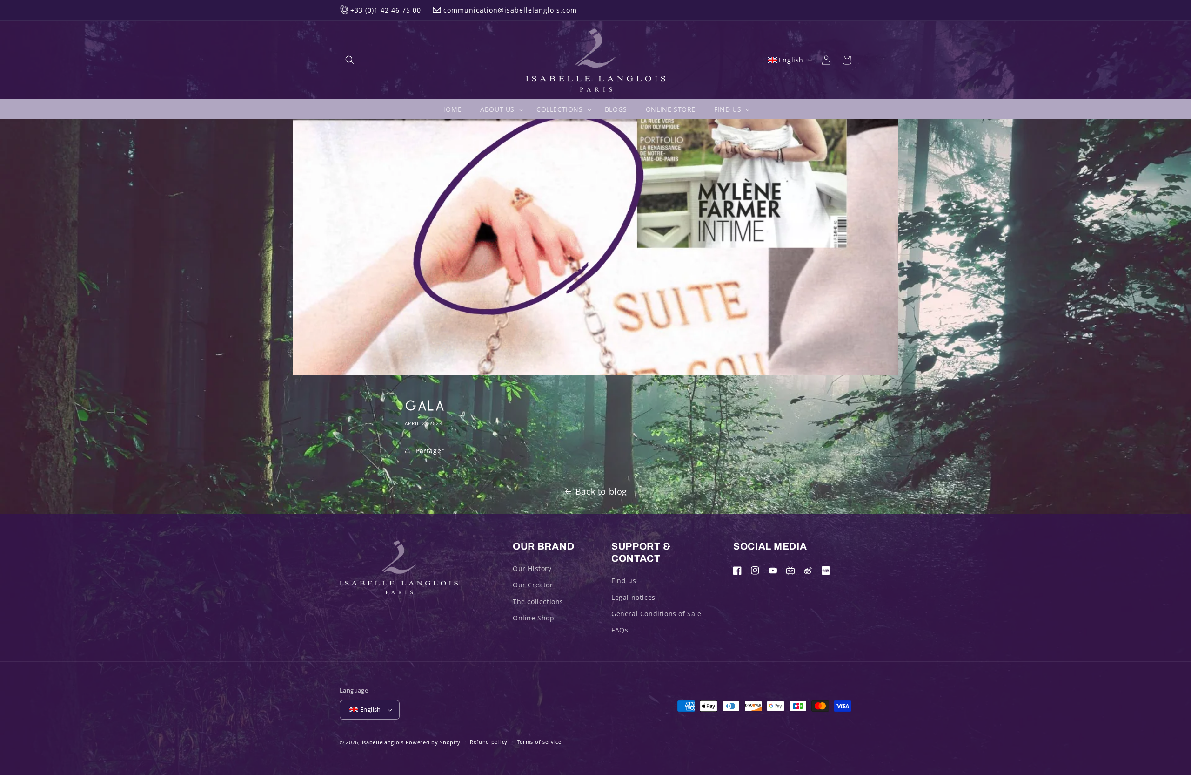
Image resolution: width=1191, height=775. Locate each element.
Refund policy (489, 741)
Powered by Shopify (433, 742)
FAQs (619, 629)
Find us (623, 580)
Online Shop (534, 617)
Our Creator (533, 584)
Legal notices (633, 597)
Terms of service (539, 741)
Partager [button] (429, 450)
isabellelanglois (383, 742)
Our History (532, 568)
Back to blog (601, 491)
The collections (538, 601)
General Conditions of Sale (656, 613)
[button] (350, 60)
